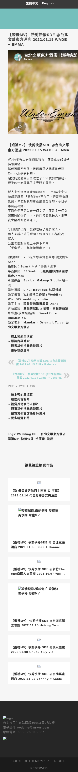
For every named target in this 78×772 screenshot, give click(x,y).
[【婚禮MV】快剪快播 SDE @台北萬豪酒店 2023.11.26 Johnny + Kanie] (39, 666)
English (48, 3)
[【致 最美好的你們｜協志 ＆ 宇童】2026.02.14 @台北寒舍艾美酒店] (39, 482)
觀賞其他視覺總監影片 (26, 345)
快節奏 (40, 438)
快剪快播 (27, 438)
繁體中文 (33, 3)
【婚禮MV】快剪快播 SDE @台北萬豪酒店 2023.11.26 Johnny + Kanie (38, 676)
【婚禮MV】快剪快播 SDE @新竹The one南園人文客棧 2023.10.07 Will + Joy (38, 571)
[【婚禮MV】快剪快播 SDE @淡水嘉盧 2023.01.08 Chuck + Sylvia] (39, 639)
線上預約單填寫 (22, 336)
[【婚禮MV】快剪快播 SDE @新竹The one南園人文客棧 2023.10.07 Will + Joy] (39, 561)
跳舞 (50, 438)
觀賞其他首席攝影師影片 (28, 413)
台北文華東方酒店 (53, 434)
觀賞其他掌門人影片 (25, 404)
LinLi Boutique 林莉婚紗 (43, 289)
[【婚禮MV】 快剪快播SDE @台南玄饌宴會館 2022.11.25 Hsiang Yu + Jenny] (39, 600)
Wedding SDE (28, 434)
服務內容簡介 (20, 341)
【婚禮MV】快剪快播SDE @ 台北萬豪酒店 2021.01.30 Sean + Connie (38, 545)
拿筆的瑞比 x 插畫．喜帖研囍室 (46, 308)
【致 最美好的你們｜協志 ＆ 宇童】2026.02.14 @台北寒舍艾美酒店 (36, 493)
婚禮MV (13, 438)
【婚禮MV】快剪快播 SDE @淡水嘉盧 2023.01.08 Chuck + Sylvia (38, 650)
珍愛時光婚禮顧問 (36, 303)
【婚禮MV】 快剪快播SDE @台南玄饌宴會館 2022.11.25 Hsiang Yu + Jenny (38, 623)
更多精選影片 (20, 350)
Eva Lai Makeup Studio (42, 280)
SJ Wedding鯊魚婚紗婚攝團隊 (46, 271)
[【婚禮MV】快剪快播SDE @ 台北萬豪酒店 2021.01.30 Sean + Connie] (39, 522)
